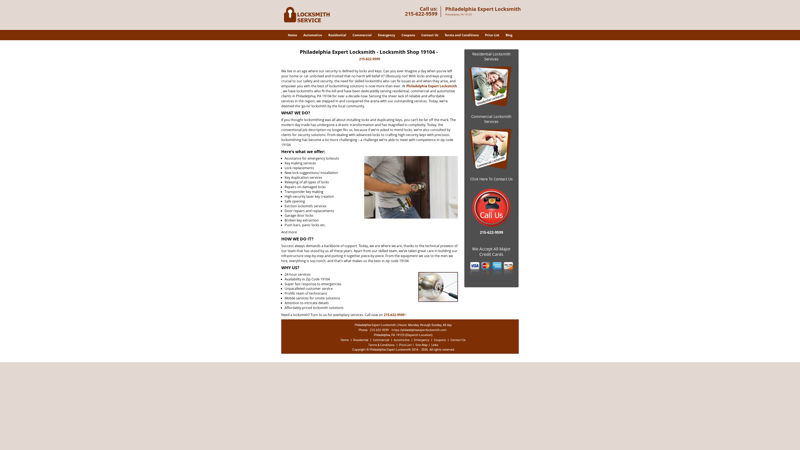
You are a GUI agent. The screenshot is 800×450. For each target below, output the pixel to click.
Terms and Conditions (462, 35)
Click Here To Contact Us (491, 178)
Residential (337, 35)
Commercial (362, 35)
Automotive (312, 35)
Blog (509, 35)
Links (434, 345)
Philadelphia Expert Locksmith (431, 86)
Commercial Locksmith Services (491, 119)
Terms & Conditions (381, 345)
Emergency (386, 35)
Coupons (408, 35)
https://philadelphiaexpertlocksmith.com (419, 330)
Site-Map (421, 345)
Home (292, 35)
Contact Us (429, 35)
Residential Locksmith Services (491, 56)
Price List (492, 35)
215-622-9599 (421, 13)
